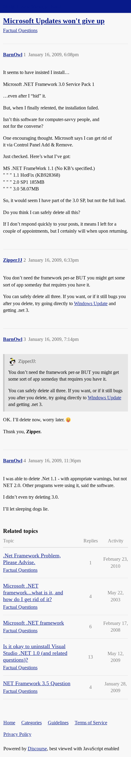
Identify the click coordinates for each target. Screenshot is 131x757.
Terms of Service (91, 722)
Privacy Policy (17, 734)
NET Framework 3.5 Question (36, 683)
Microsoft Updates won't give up (53, 21)
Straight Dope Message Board (32, 6)
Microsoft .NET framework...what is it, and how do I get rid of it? (33, 592)
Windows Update (91, 303)
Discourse (37, 748)
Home (9, 722)
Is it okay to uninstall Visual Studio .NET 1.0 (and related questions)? (35, 653)
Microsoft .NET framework (33, 623)
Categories (31, 722)
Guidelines (58, 722)
